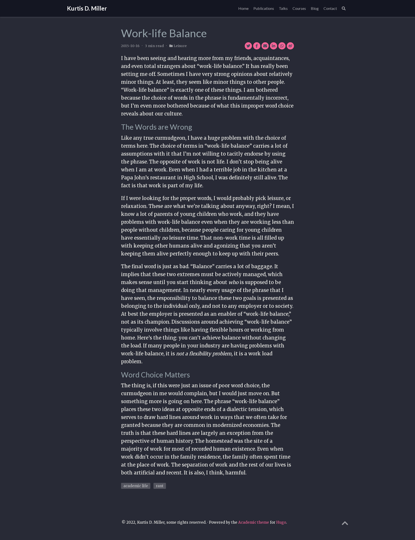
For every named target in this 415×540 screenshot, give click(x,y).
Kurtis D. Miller (87, 8)
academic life (135, 486)
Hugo (281, 522)
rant (160, 486)
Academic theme (253, 522)
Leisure (180, 46)
